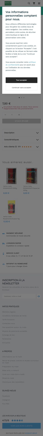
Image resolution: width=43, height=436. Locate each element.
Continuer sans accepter (21, 88)
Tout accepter (21, 80)
